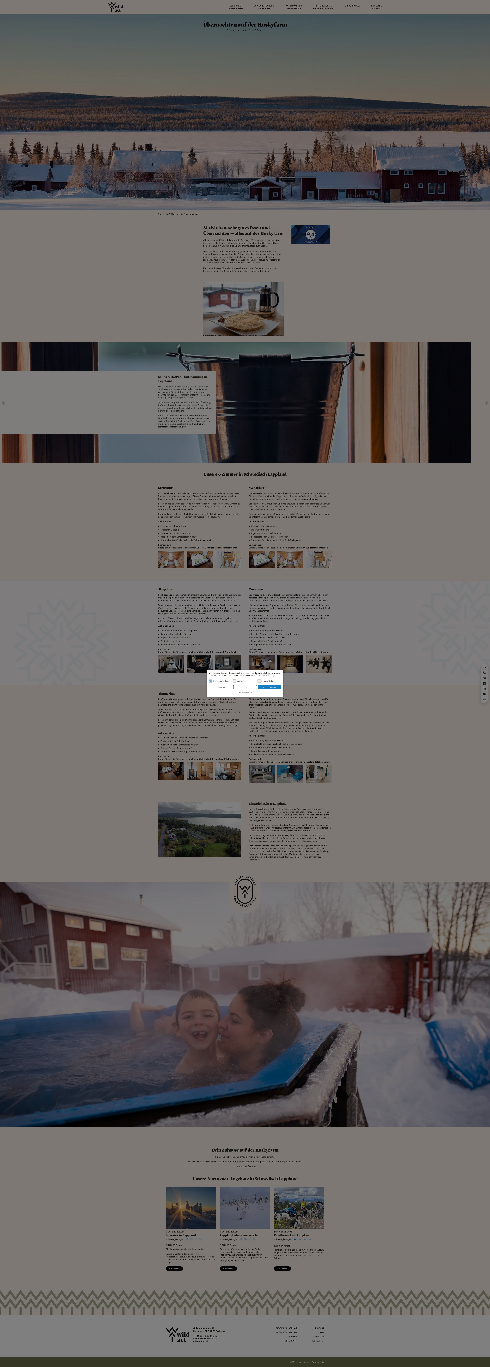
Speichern (220, 687)
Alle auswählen (269, 687)
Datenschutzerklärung (265, 675)
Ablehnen (245, 687)
